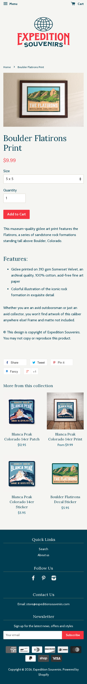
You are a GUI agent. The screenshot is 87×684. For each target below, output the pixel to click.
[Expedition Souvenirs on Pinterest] (43, 579)
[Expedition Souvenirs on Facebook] (33, 579)
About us (43, 555)
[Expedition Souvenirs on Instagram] (53, 579)
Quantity (10, 190)
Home (7, 67)
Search (43, 549)
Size (6, 171)
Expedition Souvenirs (47, 669)
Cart (80, 4)
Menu (13, 4)
